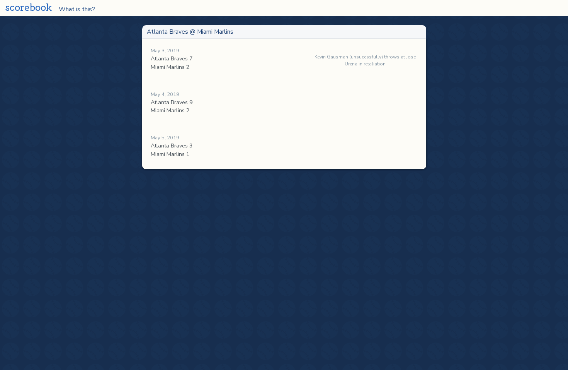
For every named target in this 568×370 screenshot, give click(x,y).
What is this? (73, 9)
